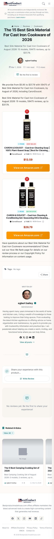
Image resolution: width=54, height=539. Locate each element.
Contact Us (30, 531)
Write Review (28, 379)
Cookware (38, 26)
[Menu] (49, 3)
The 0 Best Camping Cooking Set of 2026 (21, 469)
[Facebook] (21, 337)
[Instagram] (27, 337)
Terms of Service (46, 528)
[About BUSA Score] (43, 154)
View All (7, 433)
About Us (5, 528)
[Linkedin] (33, 337)
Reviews (26, 26)
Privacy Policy (32, 528)
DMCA (21, 531)
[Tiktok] (41, 518)
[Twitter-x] (24, 337)
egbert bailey (31, 60)
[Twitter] (18, 518)
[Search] (43, 3)
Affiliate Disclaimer (18, 528)
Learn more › (21, 17)
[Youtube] (30, 337)
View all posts (26, 342)
